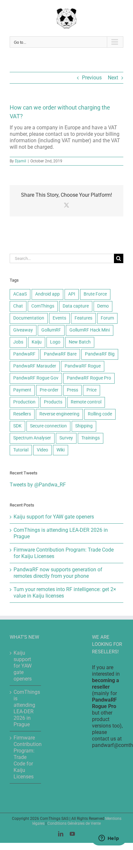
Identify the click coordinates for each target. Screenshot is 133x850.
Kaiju (37, 342)
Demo (103, 306)
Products (53, 402)
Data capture (76, 306)
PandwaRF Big (100, 354)
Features (83, 318)
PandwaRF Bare (60, 354)
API (71, 294)
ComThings (42, 306)
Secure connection (48, 426)
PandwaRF (24, 354)
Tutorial (20, 450)
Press (72, 390)
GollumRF (51, 330)
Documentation (28, 318)
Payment (22, 390)
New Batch (80, 342)
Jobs (18, 342)
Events (59, 318)
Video (42, 450)
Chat (18, 306)
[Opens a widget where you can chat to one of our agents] (109, 839)
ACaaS (20, 294)
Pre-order (49, 390)
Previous (92, 78)
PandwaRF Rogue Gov (35, 378)
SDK (17, 426)
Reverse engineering (59, 414)
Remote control (86, 402)
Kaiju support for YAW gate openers (54, 517)
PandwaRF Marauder (34, 366)
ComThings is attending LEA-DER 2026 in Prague (26, 708)
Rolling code (100, 414)
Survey (66, 438)
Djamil (20, 161)
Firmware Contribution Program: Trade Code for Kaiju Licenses (26, 757)
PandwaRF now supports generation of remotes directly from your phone (58, 572)
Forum (107, 318)
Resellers (22, 414)
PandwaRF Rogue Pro (89, 378)
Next (113, 78)
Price (92, 390)
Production (24, 402)
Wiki (60, 450)
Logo (55, 342)
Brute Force (95, 294)
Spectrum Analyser (32, 438)
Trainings (90, 438)
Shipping (84, 426)
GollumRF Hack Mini (89, 330)
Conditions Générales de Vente (74, 823)
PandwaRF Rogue (83, 366)
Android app (47, 294)
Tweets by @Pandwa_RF (38, 485)
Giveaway (23, 330)
